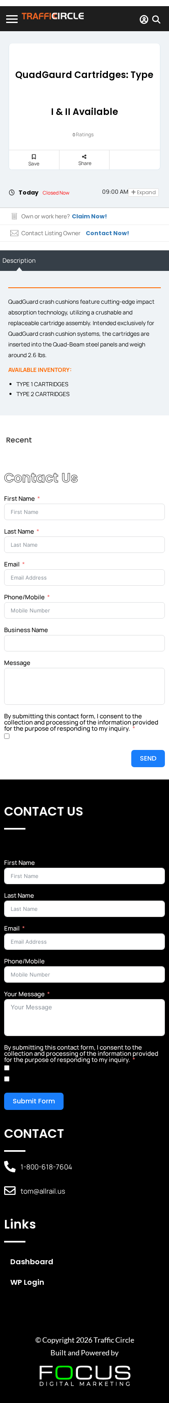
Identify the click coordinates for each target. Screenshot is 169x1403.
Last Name (19, 531)
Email (12, 564)
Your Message (24, 994)
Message (17, 663)
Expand (146, 192)
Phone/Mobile (24, 597)
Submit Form (34, 1101)
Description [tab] (19, 260)
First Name (19, 498)
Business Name (26, 630)
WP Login (27, 1282)
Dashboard (31, 1261)
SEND (148, 758)
